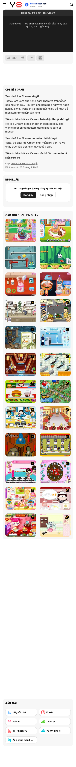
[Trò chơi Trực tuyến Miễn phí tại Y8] (16, 4)
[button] (12, 158)
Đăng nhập (46, 194)
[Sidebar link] (4, 4)
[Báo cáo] (31, 58)
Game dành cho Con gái (24, 163)
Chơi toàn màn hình (38, 44)
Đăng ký (28, 194)
